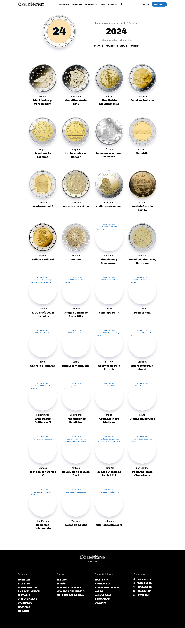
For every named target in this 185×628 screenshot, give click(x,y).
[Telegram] (134, 591)
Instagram (144, 587)
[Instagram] (134, 587)
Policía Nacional (43, 259)
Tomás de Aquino (75, 524)
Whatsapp (144, 583)
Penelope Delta (109, 312)
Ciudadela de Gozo (142, 418)
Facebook (144, 579)
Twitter (143, 594)
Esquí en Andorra (142, 100)
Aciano (76, 259)
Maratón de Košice (76, 206)
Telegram (144, 591)
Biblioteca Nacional (109, 206)
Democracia (142, 312)
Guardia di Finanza (42, 365)
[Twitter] (134, 595)
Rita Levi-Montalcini (76, 365)
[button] (121, 4)
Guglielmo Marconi (109, 524)
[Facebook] (134, 579)
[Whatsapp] (134, 583)
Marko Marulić (42, 206)
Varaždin (142, 153)
